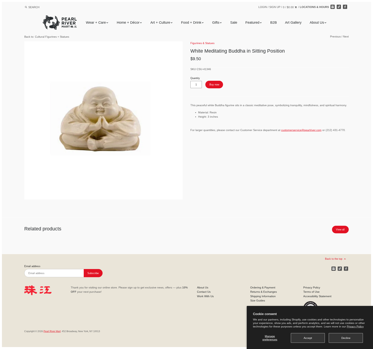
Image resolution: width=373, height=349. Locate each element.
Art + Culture (160, 22)
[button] (103, 120)
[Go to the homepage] (60, 18)
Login (262, 7)
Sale (233, 22)
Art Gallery (293, 22)
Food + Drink (191, 22)
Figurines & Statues (202, 43)
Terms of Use (311, 291)
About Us (317, 22)
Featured (252, 22)
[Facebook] (345, 7)
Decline (345, 337)
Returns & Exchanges (263, 291)
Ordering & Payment (262, 287)
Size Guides (257, 300)
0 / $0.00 (289, 7)
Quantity (195, 78)
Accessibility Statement (317, 296)
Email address (32, 266)
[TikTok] (339, 7)
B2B (273, 22)
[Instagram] (332, 7)
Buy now (214, 84)
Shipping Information (263, 296)
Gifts (215, 22)
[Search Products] (26, 7)
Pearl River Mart (52, 331)
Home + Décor (128, 22)
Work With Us (205, 296)
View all (340, 229)
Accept (308, 337)
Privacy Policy (355, 326)
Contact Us (204, 291)
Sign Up (274, 7)
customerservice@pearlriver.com (301, 130)
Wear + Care (96, 22)
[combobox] (39, 7)
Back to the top (334, 258)
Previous (335, 36)
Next (346, 36)
